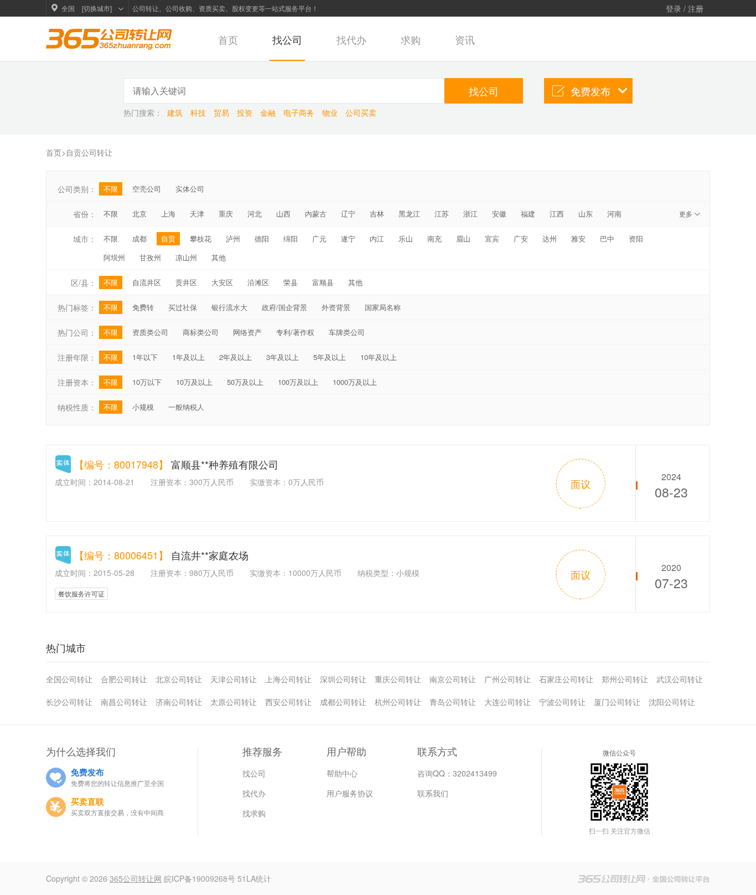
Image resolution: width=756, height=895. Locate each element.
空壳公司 (146, 188)
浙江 (470, 213)
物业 (331, 112)
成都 (139, 238)
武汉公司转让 (679, 679)
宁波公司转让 (562, 701)
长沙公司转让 (69, 701)
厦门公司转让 (617, 701)
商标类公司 (201, 332)
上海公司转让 (288, 679)
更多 (690, 213)
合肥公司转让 (124, 679)
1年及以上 (188, 357)
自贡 (168, 238)
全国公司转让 (69, 679)
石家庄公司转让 (566, 679)
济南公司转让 (179, 701)
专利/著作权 (295, 332)
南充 (434, 238)
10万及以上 (194, 382)
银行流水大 (229, 307)
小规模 (143, 407)
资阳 (636, 238)
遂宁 (348, 238)
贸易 (222, 112)
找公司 (287, 39)
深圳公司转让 (343, 679)
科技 (199, 112)
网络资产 (247, 332)
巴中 (607, 238)
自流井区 (146, 282)
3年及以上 (282, 357)
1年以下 (145, 357)
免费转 (143, 307)
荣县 (290, 282)
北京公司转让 (179, 679)
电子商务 (300, 112)
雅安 (578, 238)
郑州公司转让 (625, 679)
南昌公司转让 (124, 701)
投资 (246, 112)
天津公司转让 (233, 679)
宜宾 (492, 238)
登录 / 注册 (684, 8)
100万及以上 (298, 382)
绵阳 (290, 238)
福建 (528, 213)
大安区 (222, 282)
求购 (411, 39)
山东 (585, 213)
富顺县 (323, 282)
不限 (110, 188)
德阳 (262, 238)
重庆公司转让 (398, 679)
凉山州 (186, 257)
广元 (319, 238)
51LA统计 (254, 878)
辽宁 (348, 213)
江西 (557, 213)
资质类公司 (150, 332)
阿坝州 (114, 257)
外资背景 (336, 307)
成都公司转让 (343, 701)
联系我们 (432, 793)
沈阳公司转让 (672, 701)
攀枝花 (200, 238)
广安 (521, 238)
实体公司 (189, 188)
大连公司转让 (507, 701)
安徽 (499, 213)
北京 (139, 213)
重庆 (226, 213)
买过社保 (182, 307)
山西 (283, 213)
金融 (269, 112)
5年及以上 (329, 357)
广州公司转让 (507, 679)
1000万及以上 (355, 382)
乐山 (405, 238)
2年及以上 (235, 357)
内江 (377, 238)
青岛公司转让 (452, 701)
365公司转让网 (136, 878)
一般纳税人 (186, 407)
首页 (228, 39)
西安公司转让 (288, 701)
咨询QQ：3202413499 (457, 773)
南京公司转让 (452, 679)
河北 (254, 213)
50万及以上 (245, 382)
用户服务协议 (350, 793)
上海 (168, 213)
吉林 (377, 213)
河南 (614, 213)
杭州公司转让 (398, 701)
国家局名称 (383, 307)
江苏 (441, 213)
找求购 (254, 813)
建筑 (176, 112)
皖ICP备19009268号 (200, 878)
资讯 (465, 39)
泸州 (233, 238)
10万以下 (147, 382)
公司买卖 (360, 112)
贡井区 (186, 282)
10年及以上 (378, 357)
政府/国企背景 (284, 307)
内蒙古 (316, 213)
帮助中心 (342, 773)
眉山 (463, 238)
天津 (197, 213)
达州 (549, 238)
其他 (218, 257)
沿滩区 (258, 282)
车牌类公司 (347, 332)
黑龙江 (409, 213)
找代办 (351, 39)
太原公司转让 (233, 701)
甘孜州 (150, 257)
